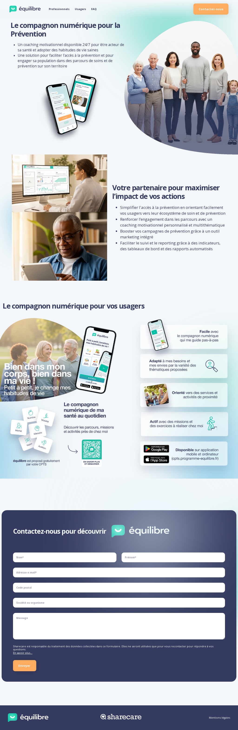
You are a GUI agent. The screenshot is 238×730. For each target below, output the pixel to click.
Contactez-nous (211, 9)
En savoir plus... (22, 652)
